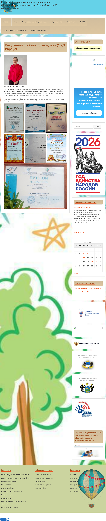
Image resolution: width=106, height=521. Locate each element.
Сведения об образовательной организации (30, 22)
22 (96, 262)
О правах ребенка (7, 488)
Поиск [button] (97, 127)
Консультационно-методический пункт (15, 475)
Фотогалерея (74, 481)
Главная (6, 22)
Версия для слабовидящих (89, 48)
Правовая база (40, 488)
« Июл (76, 273)
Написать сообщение (89, 113)
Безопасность (6, 498)
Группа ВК (73, 488)
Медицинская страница (9, 507)
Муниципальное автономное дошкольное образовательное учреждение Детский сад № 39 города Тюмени (29, 5)
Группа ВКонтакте (88, 292)
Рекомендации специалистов (11, 491)
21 (92, 262)
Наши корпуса (6, 485)
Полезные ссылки (7, 495)
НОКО (82, 22)
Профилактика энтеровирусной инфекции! (88, 288)
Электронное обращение (44, 475)
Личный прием (40, 481)
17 (75, 262)
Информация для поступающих (15, 30)
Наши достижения (76, 485)
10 (75, 258)
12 (84, 258)
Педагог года (74, 491)
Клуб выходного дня (8, 481)
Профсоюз (73, 478)
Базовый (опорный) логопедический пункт (16, 478)
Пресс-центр (57, 22)
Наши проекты (79, 232)
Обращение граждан (39, 30)
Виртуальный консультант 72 (83, 207)
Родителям (71, 22)
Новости (73, 475)
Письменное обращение (44, 478)
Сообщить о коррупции (43, 485)
